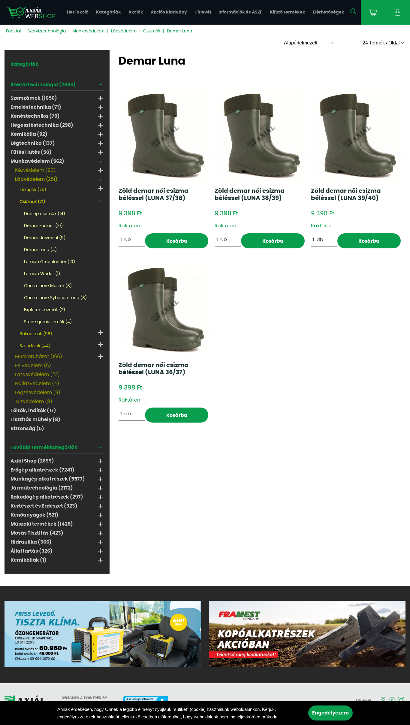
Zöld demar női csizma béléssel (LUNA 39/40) (346, 194)
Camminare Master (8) (48, 286)
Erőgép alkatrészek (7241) (42, 470)
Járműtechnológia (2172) (42, 488)
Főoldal (13, 31)
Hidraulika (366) (31, 542)
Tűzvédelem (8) (33, 401)
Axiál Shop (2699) (32, 461)
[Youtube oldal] (391, 700)
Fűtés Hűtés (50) (31, 152)
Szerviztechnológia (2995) (43, 84)
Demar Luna (179, 31)
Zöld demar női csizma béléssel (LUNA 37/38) (153, 194)
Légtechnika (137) (33, 143)
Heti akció (78, 12)
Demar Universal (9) (44, 238)
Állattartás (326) (32, 551)
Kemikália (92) (29, 134)
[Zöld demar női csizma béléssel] (166, 136)
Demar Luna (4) (40, 250)
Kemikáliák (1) (29, 560)
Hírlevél (202, 12)
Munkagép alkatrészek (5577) (48, 479)
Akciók (135, 12)
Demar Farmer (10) (43, 226)
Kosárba (176, 241)
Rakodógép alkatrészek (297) (47, 497)
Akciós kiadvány (169, 12)
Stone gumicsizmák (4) (48, 322)
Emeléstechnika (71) (36, 107)
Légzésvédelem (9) (37, 392)
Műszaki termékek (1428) (42, 524)
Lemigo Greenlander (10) (49, 262)
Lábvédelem (124, 31)
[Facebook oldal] (382, 700)
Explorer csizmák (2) (44, 310)
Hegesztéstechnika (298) (42, 125)
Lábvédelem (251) (36, 179)
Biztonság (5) (27, 428)
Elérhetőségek (328, 12)
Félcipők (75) (33, 190)
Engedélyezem (330, 713)
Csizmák (151, 31)
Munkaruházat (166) (38, 356)
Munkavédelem (88, 31)
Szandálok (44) (35, 346)
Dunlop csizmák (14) (44, 214)
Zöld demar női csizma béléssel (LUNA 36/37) (153, 368)
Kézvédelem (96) (35, 170)
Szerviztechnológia (46, 31)
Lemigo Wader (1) (42, 274)
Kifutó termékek (287, 12)
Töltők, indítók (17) (33, 410)
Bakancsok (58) (36, 334)
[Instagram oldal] (400, 700)
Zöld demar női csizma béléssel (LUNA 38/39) (250, 194)
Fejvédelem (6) (33, 365)
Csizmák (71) (32, 202)
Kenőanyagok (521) (35, 515)
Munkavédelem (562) (37, 161)
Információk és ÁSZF (240, 12)
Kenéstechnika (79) (35, 116)
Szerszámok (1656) (34, 98)
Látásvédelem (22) (37, 374)
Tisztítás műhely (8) (35, 419)
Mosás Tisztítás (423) (37, 533)
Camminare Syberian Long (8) (55, 298)
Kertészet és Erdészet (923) (44, 506)
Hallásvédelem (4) (37, 383)
